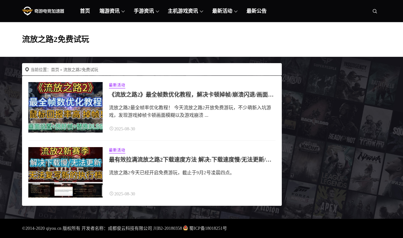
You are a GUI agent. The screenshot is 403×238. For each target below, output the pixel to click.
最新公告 (257, 11)
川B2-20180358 (167, 228)
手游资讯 (144, 11)
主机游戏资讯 (183, 11)
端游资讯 (109, 11)
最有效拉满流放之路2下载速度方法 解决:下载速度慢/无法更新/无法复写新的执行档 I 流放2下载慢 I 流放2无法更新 (252, 160)
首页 (85, 11)
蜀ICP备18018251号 (208, 228)
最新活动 (222, 11)
